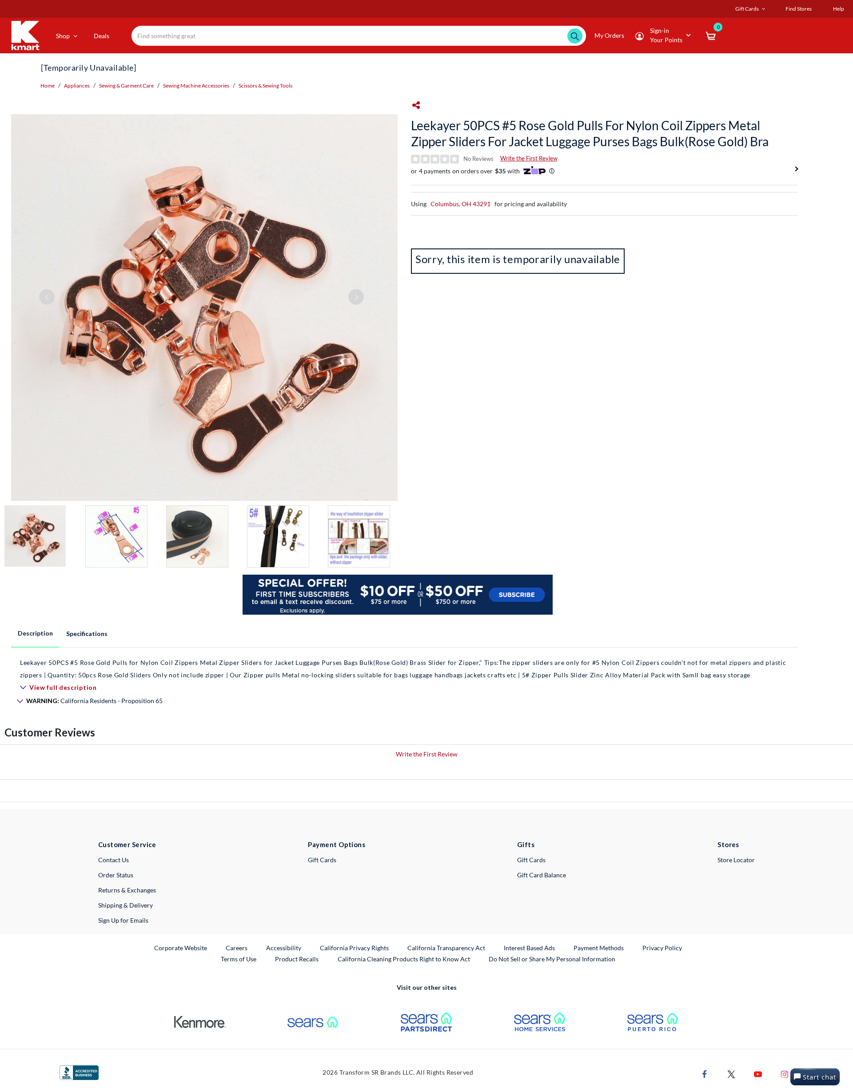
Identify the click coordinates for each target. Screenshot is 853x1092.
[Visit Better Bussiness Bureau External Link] (79, 1072)
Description (35, 633)
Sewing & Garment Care (126, 85)
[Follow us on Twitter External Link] (731, 1073)
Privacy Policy (662, 948)
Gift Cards (322, 860)
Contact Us (113, 860)
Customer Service (127, 844)
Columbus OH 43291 (460, 204)
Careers (237, 948)
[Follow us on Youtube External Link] (758, 1073)
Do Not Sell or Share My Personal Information (552, 959)
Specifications (87, 633)
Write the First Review (529, 158)
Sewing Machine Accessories (196, 85)
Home (47, 85)
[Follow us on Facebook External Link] (704, 1073)
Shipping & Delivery (125, 905)
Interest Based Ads (529, 948)
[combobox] (359, 36)
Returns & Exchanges (127, 890)
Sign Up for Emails (123, 920)
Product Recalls (297, 959)
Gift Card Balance (541, 875)
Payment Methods (599, 948)
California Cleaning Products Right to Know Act (404, 959)
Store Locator (736, 860)
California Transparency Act (446, 948)
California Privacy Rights (354, 948)
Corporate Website (181, 948)
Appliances (77, 85)
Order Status (115, 875)
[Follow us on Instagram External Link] (784, 1073)
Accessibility (283, 948)
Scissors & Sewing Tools (265, 85)
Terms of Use (238, 959)
